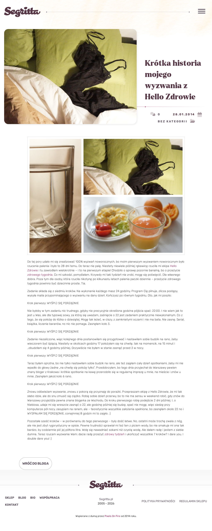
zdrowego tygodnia (40, 274)
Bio (32, 497)
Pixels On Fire (113, 516)
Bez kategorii (172, 121)
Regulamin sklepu (193, 501)
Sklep (9, 497)
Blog (22, 497)
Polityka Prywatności (158, 501)
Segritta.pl (106, 499)
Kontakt (11, 505)
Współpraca (50, 497)
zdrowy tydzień (114, 434)
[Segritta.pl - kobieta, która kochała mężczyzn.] (22, 12)
